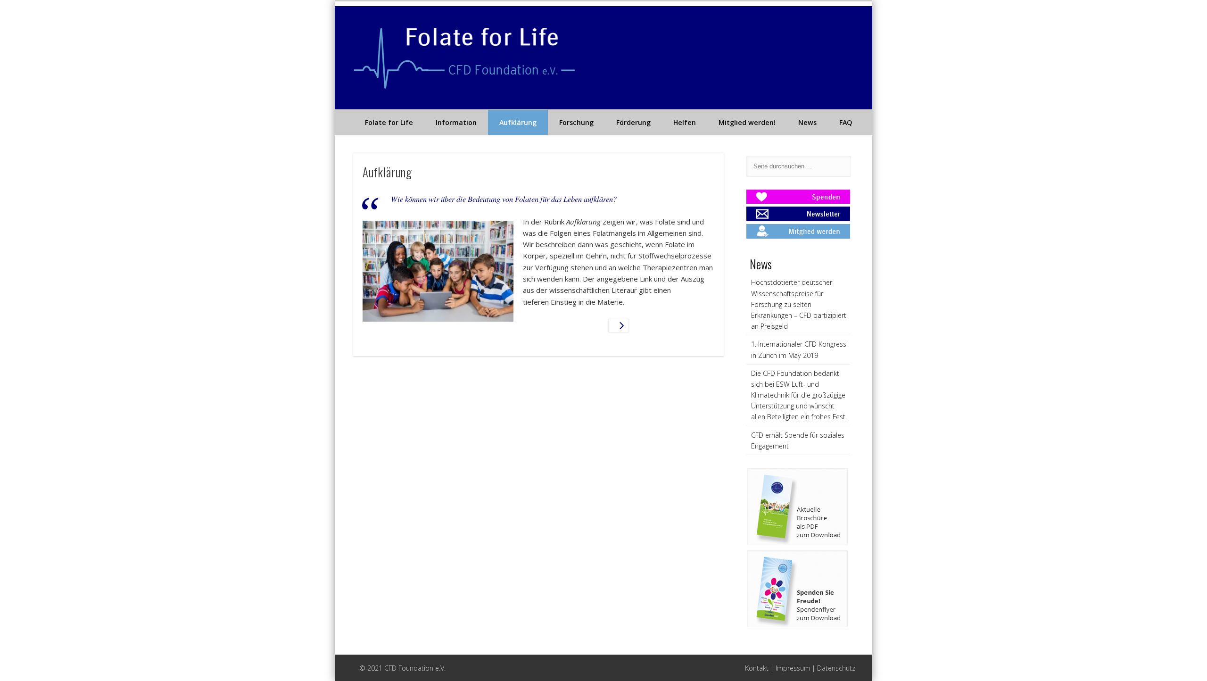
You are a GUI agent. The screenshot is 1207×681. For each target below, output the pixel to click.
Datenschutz (836, 668)
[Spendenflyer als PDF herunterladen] (797, 625)
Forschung (576, 122)
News (807, 122)
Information (456, 122)
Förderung (633, 122)
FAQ (845, 122)
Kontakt (757, 668)
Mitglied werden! (747, 122)
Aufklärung (518, 122)
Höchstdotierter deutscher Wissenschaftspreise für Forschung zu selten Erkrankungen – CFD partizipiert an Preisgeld (798, 304)
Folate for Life (389, 122)
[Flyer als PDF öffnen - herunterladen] (797, 543)
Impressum (793, 668)
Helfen (684, 122)
